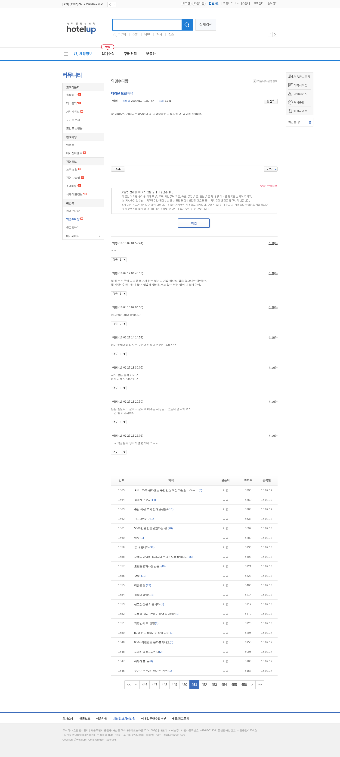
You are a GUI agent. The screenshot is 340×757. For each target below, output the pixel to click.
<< (129, 685)
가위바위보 (72, 111)
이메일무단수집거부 (153, 718)
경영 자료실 (73, 177)
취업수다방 (72, 210)
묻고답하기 (72, 227)
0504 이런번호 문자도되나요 (153, 642)
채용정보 (85, 54)
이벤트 (70, 144)
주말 (135, 35)
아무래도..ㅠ (143, 661)
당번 (147, 35)
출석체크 (71, 95)
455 (234, 685)
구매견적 (130, 54)
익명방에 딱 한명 (146, 623)
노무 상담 (71, 169)
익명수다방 (72, 219)
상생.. (140, 575)
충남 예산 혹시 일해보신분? (153, 509)
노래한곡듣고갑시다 (148, 651)
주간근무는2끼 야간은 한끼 (153, 670)
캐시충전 (299, 102)
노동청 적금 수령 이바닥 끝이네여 (156, 613)
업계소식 (108, 54)
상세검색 (205, 25)
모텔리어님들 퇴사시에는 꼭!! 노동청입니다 (163, 556)
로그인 (186, 3)
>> (260, 685)
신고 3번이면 (144, 518)
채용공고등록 (302, 76)
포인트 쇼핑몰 (74, 128)
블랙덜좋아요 (144, 594)
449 (174, 685)
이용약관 (101, 718)
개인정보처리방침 (124, 718)
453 (214, 685)
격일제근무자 (145, 500)
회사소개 (68, 718)
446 (144, 685)
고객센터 (258, 3)
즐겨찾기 (272, 3)
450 (184, 685)
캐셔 (159, 35)
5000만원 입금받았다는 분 (153, 528)
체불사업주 (300, 111)
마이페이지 (300, 93)
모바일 (215, 3)
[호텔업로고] (81, 35)
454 (224, 685)
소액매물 (71, 186)
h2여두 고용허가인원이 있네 (153, 632)
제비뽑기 (71, 103)
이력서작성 (300, 85)
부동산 (151, 54)
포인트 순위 (73, 120)
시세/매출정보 (74, 194)
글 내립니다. (144, 547)
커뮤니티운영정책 (267, 81)
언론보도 (84, 718)
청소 (171, 35)
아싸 (139, 537)
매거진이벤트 (74, 153)
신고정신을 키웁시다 (149, 604)
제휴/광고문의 (180, 718)
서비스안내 (243, 3)
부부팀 (121, 35)
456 (244, 685)
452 (204, 685)
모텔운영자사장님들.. (150, 566)
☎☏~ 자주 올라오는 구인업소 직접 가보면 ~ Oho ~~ (168, 490)
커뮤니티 (228, 3)
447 (154, 685)
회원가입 (199, 3)
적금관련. (142, 585)
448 (164, 685)
